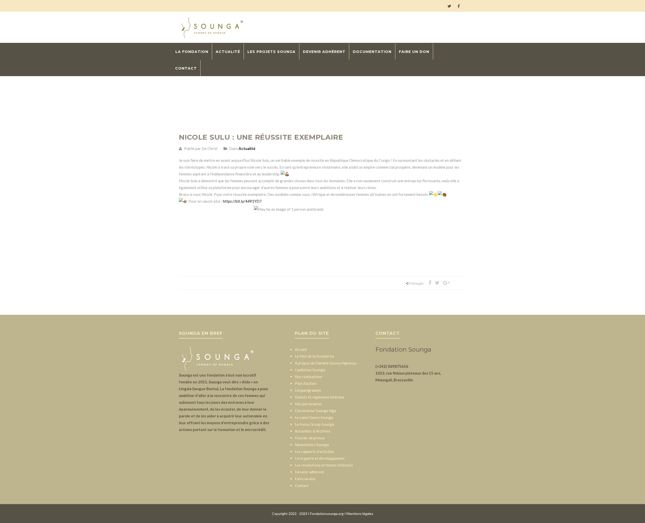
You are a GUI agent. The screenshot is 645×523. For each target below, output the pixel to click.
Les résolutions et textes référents (324, 465)
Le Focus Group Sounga (314, 424)
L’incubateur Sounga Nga (315, 410)
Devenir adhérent (324, 51)
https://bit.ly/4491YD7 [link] (242, 201)
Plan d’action (305, 383)
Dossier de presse (310, 438)
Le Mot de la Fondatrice (314, 356)
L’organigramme (308, 390)
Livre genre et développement (320, 458)
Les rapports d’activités (314, 451)
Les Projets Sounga (271, 51)
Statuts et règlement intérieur (320, 397)
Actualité (228, 51)
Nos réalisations (308, 376)
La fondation (191, 51)
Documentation (372, 51)
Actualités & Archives (313, 431)
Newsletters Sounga (312, 444)
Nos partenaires (308, 404)
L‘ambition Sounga (310, 369)
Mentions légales (359, 513)
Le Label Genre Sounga (314, 417)
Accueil (301, 349)
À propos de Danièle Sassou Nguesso (326, 363)
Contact (186, 68)
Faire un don (414, 51)
